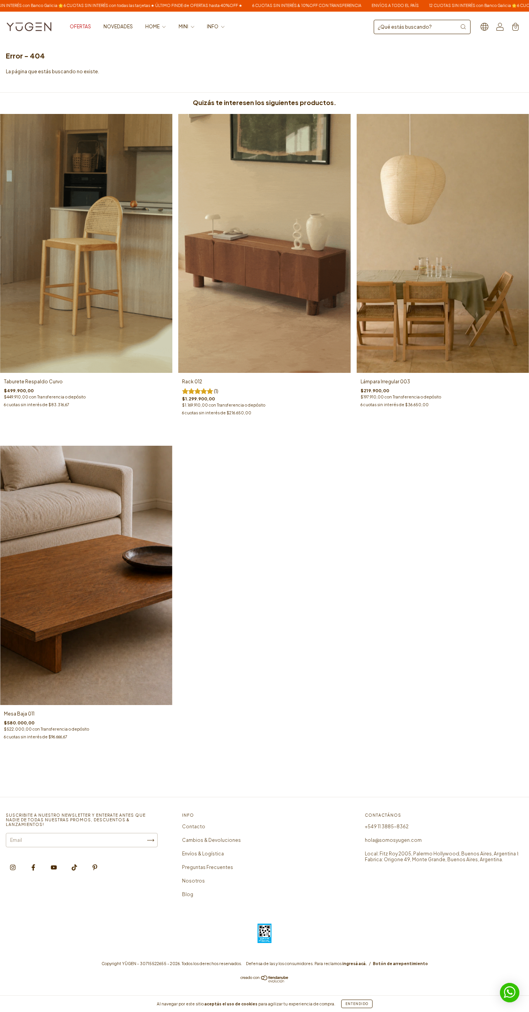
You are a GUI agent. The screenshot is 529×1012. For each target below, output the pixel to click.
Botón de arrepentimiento (400, 963)
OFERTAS (80, 26)
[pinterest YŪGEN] (95, 867)
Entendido (356, 1004)
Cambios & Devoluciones (211, 840)
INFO (213, 26)
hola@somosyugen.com (393, 840)
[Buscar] (463, 26)
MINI (184, 26)
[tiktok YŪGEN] (74, 867)
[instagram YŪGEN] (13, 867)
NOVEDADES (118, 26)
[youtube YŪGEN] (54, 867)
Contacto (193, 826)
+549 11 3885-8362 (387, 826)
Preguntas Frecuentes (207, 867)
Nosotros (193, 881)
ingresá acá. (354, 963)
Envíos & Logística (203, 854)
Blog (187, 894)
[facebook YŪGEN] (33, 867)
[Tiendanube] (264, 981)
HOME (152, 26)
